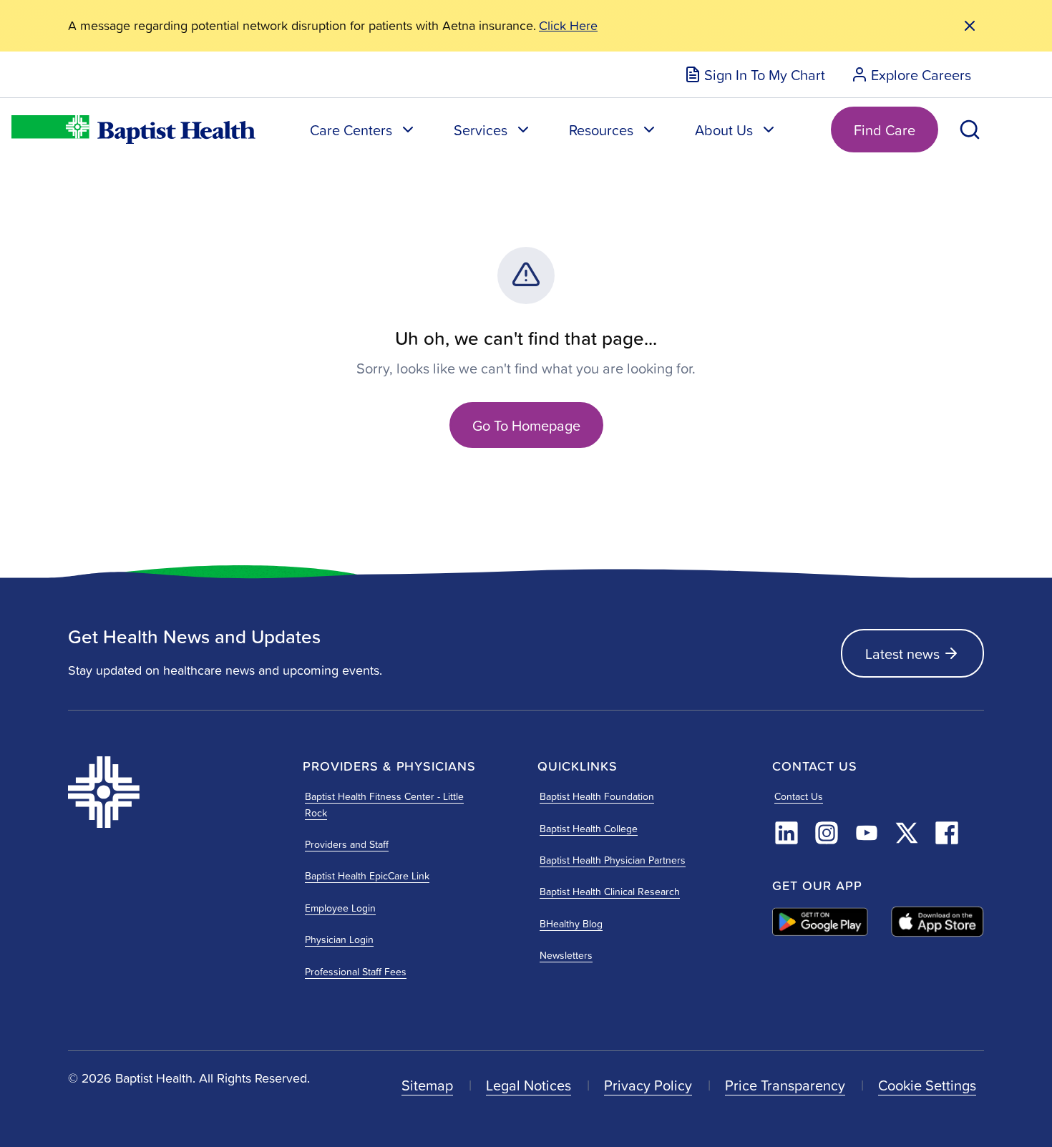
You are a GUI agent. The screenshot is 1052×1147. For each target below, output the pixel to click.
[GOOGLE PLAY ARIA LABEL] (820, 922)
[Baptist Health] (174, 792)
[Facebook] (946, 833)
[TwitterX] (906, 833)
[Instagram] (826, 833)
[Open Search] (969, 129)
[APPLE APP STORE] (937, 922)
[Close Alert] (969, 25)
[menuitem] (754, 74)
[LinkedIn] (786, 833)
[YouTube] (866, 833)
